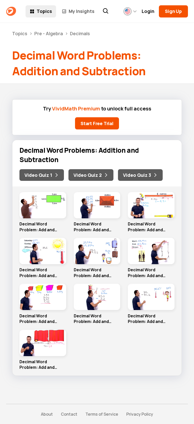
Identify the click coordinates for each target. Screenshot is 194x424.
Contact (69, 414)
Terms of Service (101, 414)
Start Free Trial (97, 123)
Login (148, 11)
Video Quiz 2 (88, 175)
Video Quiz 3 (137, 175)
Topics (44, 11)
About (47, 414)
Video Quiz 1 (38, 175)
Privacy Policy (139, 414)
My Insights (81, 11)
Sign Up (173, 11)
